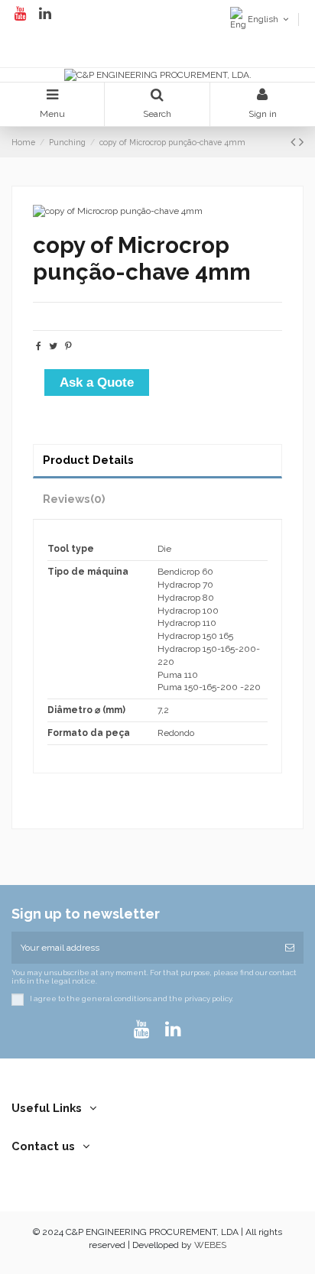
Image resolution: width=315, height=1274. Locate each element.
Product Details (88, 459)
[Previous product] (295, 142)
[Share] (38, 346)
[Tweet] (53, 346)
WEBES (210, 1245)
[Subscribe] (290, 948)
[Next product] (301, 142)
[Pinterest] (68, 346)
